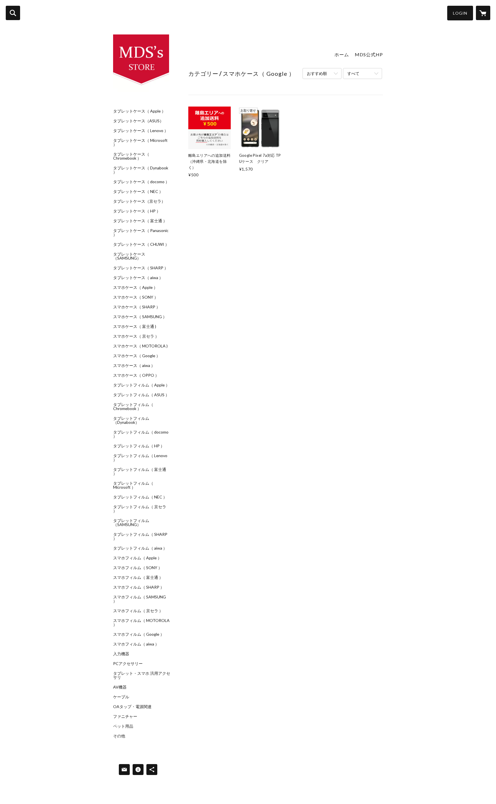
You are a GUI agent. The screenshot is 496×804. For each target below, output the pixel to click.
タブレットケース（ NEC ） (138, 192)
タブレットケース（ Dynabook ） (140, 170)
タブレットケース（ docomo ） (141, 182)
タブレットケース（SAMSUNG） (129, 256)
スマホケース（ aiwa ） (134, 366)
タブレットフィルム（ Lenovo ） (140, 458)
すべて (353, 73)
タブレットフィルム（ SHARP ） (140, 536)
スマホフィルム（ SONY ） (137, 568)
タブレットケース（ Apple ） (139, 111)
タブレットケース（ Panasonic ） (140, 233)
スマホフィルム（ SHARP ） (138, 587)
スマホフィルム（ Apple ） (137, 558)
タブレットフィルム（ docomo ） (140, 434)
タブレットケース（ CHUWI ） (141, 244)
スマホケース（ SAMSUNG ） (140, 317)
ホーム (341, 54)
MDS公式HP (369, 54)
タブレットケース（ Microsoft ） (140, 142)
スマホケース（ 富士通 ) (134, 326)
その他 (119, 736)
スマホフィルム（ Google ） (138, 634)
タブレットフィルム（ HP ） (138, 446)
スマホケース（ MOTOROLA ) (140, 346)
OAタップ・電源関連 (132, 707)
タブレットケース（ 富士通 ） (140, 221)
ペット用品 (123, 726)
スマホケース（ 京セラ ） (136, 336)
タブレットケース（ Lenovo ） (140, 131)
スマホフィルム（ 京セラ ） (138, 611)
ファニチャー (125, 716)
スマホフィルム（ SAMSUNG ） (139, 599)
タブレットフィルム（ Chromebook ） (133, 407)
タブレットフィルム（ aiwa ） (140, 548)
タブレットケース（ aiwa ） (138, 278)
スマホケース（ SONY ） (135, 297)
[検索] (13, 13)
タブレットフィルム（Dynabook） (131, 420)
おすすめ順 (317, 73)
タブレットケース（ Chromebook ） (131, 156)
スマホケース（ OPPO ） (136, 375)
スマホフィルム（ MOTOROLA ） (141, 623)
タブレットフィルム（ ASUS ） (141, 395)
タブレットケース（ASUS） (138, 121)
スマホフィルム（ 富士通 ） (138, 577)
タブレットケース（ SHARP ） (140, 268)
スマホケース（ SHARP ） (136, 307)
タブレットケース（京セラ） (139, 201)
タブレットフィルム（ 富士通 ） (139, 471)
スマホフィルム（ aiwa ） (136, 644)
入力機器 (121, 654)
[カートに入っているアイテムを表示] (483, 13)
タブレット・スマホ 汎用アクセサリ (141, 675)
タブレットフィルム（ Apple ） (141, 385)
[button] (460, 13)
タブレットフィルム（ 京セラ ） (139, 509)
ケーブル (121, 697)
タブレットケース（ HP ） (136, 211)
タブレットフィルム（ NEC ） (140, 497)
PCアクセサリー (128, 664)
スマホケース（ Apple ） (135, 287)
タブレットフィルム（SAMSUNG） (131, 523)
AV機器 (120, 687)
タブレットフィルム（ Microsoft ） (133, 485)
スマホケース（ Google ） (136, 356)
